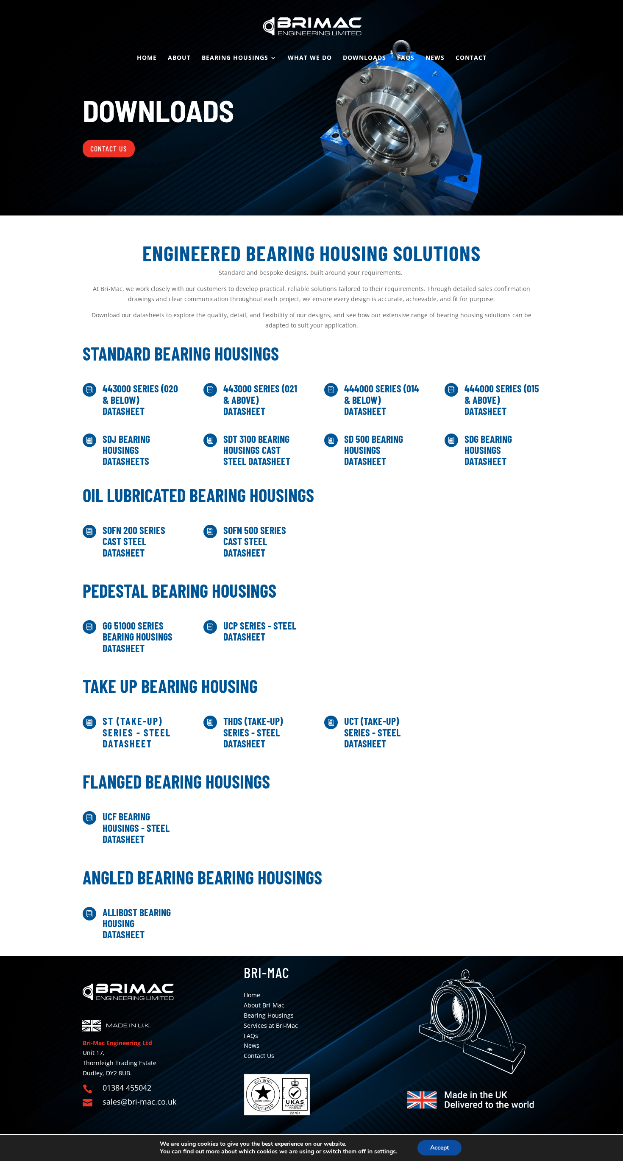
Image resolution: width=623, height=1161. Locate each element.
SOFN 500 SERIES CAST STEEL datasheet (254, 541)
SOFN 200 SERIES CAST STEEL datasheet (134, 541)
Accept (439, 1148)
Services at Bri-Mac (271, 1025)
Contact (471, 58)
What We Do (310, 58)
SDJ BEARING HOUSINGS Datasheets (126, 450)
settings (385, 1151)
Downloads (364, 58)
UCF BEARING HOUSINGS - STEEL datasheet (136, 827)
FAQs (405, 58)
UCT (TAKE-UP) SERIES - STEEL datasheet (372, 732)
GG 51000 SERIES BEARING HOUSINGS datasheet (137, 636)
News (435, 58)
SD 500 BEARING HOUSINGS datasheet (373, 450)
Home (147, 58)
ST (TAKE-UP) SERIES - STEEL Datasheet (137, 732)
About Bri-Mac (264, 1005)
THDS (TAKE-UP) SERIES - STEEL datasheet (253, 732)
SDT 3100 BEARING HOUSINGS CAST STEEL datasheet (256, 450)
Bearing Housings (235, 58)
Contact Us (108, 148)
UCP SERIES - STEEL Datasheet (259, 631)
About (179, 58)
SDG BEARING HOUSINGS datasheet (488, 450)
